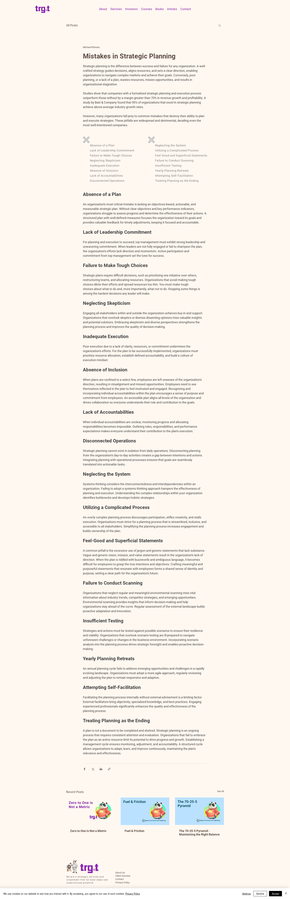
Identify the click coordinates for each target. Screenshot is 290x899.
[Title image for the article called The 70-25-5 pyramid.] (199, 811)
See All (220, 791)
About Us (120, 872)
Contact (119, 879)
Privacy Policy (122, 882)
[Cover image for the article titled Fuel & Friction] (145, 811)
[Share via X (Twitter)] (92, 769)
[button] (219, 25)
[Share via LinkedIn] (101, 769)
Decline (260, 893)
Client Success (122, 875)
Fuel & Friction (134, 831)
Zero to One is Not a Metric (88, 831)
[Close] (286, 893)
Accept (275, 893)
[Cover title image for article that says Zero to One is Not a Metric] (90, 811)
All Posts (72, 25)
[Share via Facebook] (84, 769)
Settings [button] (246, 893)
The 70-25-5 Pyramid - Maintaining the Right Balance (199, 832)
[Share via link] (109, 769)
